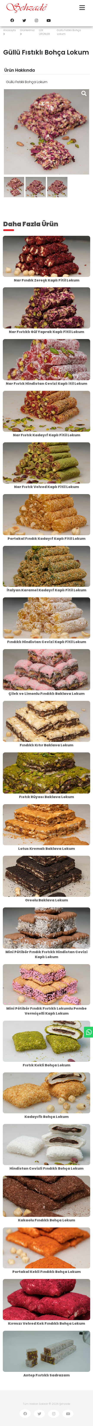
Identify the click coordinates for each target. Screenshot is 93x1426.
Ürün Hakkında (19, 70)
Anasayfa (9, 30)
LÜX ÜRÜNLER (44, 32)
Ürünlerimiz (27, 30)
